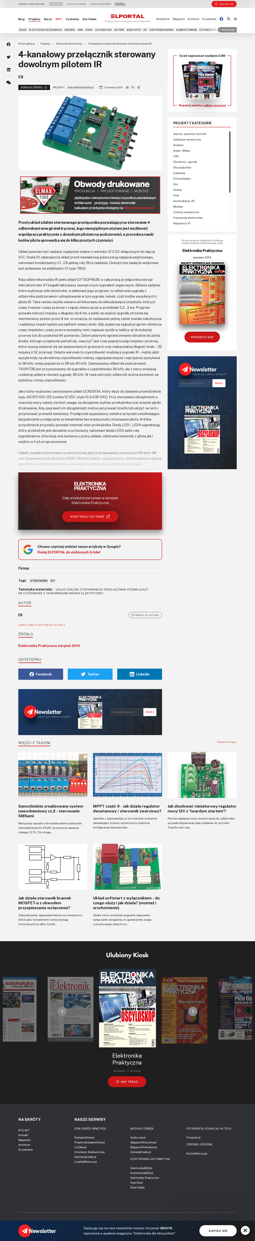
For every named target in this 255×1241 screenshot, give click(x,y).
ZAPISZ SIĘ (218, 1230)
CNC (176, 156)
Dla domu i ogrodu (185, 161)
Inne (176, 195)
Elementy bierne (186, 29)
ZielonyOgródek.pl (85, 1156)
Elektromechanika (162, 29)
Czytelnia (72, 19)
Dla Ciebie (90, 19)
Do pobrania (209, 18)
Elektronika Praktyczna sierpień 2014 (49, 646)
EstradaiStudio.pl (140, 1152)
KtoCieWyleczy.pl (196, 1153)
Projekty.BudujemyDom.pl (89, 1142)
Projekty (34, 19)
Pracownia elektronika (188, 217)
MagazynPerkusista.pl (143, 1147)
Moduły (178, 206)
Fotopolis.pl (193, 1137)
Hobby (177, 189)
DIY (145, 29)
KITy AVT (24, 1130)
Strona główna (26, 43)
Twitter (93, 674)
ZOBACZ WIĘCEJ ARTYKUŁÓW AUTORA (41, 625)
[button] (62, 1011)
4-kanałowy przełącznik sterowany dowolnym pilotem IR (120, 43)
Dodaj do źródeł (32, 87)
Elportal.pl (136, 1182)
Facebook (44, 674)
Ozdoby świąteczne (186, 212)
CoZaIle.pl (80, 1147)
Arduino (70, 29)
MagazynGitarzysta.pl (143, 1142)
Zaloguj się (226, 4)
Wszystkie (228, 29)
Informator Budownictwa (89, 1152)
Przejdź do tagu (226, 742)
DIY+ (59, 19)
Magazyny (178, 18)
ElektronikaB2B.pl (141, 1168)
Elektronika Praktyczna (144, 1177)
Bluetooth (134, 29)
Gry (175, 184)
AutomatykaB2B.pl (141, 1172)
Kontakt (23, 1135)
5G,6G (22, 29)
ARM (80, 29)
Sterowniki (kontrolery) (69, 43)
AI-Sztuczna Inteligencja (45, 29)
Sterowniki (39, 580)
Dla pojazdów (182, 167)
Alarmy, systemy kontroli (189, 133)
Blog (21, 19)
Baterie (119, 29)
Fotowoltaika (209, 29)
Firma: (23, 568)
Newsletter (163, 18)
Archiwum (193, 18)
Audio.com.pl (138, 1137)
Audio (88, 29)
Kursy (48, 19)
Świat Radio (137, 1187)
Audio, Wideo (181, 150)
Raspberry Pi (181, 223)
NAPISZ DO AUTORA (147, 615)
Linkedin (143, 674)
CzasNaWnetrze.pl (85, 1161)
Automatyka (103, 29)
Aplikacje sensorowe (187, 139)
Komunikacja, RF (184, 201)
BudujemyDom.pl (84, 1137)
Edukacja (179, 173)
